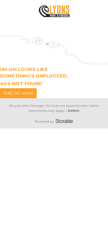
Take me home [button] (18, 93)
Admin (74, 110)
